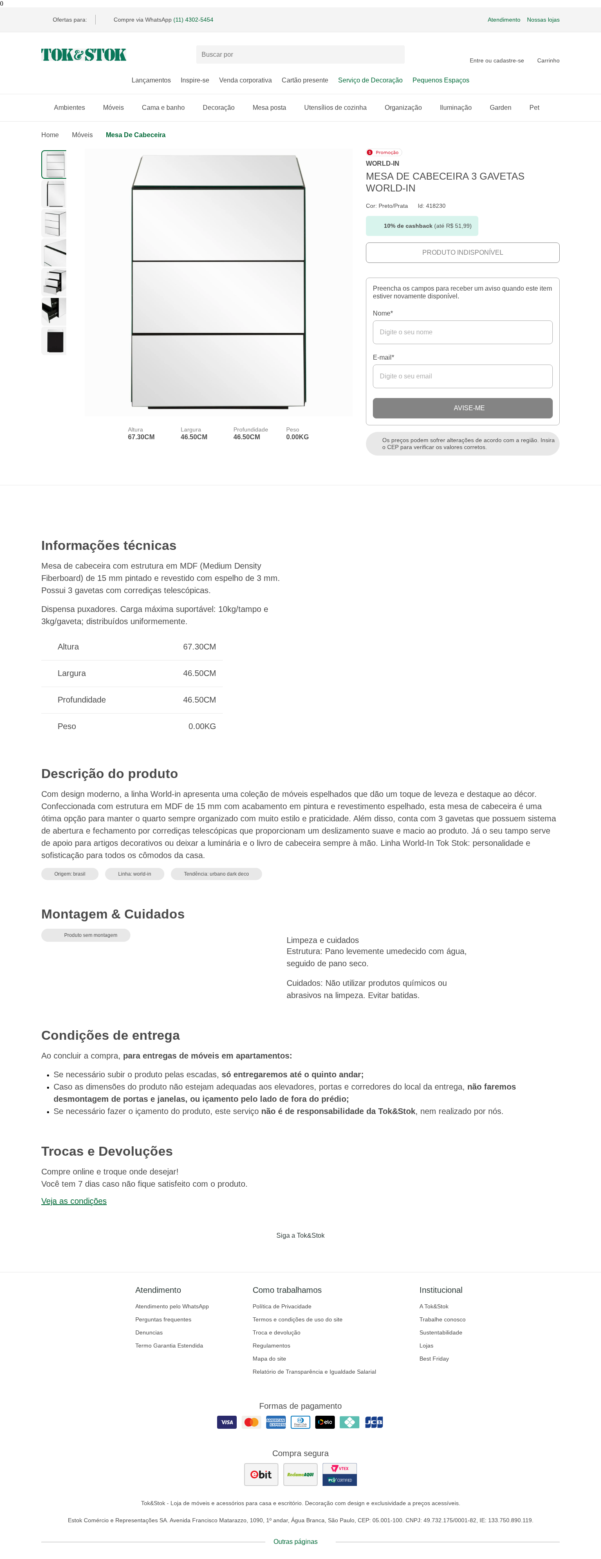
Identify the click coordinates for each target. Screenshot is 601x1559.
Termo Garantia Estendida (169, 1345)
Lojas (426, 1345)
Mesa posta (269, 107)
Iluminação (456, 107)
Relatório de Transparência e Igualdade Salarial (314, 1371)
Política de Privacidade (282, 1306)
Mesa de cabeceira (136, 134)
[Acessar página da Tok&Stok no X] (334, 1252)
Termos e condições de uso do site (298, 1319)
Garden (500, 107)
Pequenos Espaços (441, 80)
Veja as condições (74, 1200)
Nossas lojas (543, 19)
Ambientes (69, 107)
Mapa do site (269, 1358)
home (50, 134)
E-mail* (383, 357)
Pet (534, 107)
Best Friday (434, 1358)
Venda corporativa (245, 80)
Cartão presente (305, 80)
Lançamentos (151, 80)
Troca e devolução (276, 1332)
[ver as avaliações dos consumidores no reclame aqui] (300, 1474)
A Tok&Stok (434, 1306)
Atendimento (504, 19)
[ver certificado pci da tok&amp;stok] (340, 1474)
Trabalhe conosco (442, 1319)
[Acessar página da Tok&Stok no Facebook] (266, 1252)
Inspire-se (195, 80)
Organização (403, 107)
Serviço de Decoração (370, 80)
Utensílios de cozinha (335, 107)
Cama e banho (163, 107)
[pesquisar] (395, 55)
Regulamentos (271, 1345)
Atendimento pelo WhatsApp (172, 1306)
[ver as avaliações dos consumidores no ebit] (261, 1474)
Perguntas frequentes (163, 1319)
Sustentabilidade (440, 1332)
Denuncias (149, 1332)
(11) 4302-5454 (193, 19)
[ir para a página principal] (83, 55)
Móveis (113, 107)
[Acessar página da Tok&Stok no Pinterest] (311, 1252)
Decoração (219, 107)
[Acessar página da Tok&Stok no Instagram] (289, 1252)
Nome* (383, 313)
